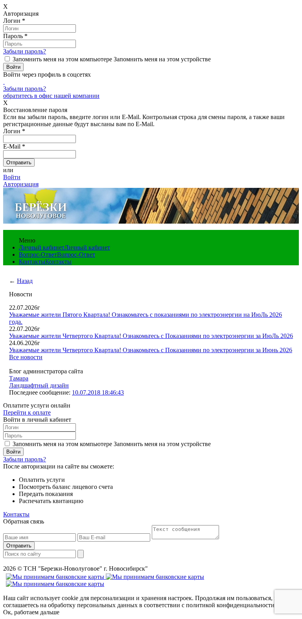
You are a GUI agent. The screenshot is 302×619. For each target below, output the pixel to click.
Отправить (18, 546)
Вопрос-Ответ (38, 254)
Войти (11, 177)
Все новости (25, 357)
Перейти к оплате (27, 412)
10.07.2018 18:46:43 (98, 392)
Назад (25, 280)
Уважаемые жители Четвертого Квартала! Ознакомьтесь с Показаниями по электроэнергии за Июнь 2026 (150, 350)
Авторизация (21, 184)
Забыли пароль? (24, 51)
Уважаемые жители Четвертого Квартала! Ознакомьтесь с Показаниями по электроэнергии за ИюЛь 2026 (151, 335)
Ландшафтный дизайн (39, 385)
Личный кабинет (41, 247)
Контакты (32, 261)
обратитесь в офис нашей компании (51, 95)
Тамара (18, 378)
